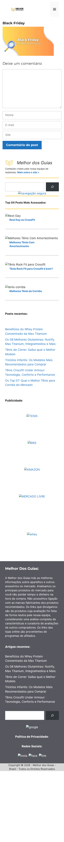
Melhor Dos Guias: (22, 568)
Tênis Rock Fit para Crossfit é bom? (31, 268)
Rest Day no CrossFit (22, 219)
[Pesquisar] (52, 186)
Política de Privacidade (31, 736)
